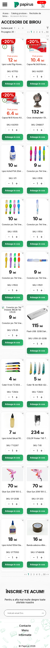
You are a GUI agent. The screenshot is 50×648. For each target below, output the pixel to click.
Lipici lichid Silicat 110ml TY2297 (16, 438)
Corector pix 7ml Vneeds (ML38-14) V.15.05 (21, 323)
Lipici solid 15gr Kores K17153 (15, 64)
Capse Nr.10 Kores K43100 (14, 117)
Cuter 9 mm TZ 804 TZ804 (14, 385)
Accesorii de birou (18, 16)
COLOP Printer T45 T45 (37, 438)
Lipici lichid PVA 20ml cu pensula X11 (18, 171)
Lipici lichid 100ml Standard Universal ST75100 (23, 545)
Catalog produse (19, 13)
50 (47, 32)
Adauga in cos (12, 83)
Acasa (5, 13)
